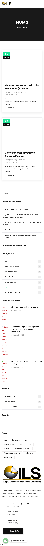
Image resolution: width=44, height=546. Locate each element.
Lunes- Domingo (13, 520)
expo (5, 440)
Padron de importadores (12, 453)
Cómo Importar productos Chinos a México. (20, 154)
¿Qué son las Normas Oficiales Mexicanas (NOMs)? (22, 87)
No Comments (11, 95)
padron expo (29, 453)
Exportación (22, 277)
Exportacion (16, 440)
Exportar (8, 230)
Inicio (19, 28)
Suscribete (14, 531)
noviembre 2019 (22, 407)
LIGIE (20, 444)
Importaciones (22, 282)
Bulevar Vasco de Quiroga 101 (18, 504)
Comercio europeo (22, 267)
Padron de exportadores (22, 449)
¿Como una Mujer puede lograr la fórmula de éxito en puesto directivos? (20, 216)
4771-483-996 (12, 512)
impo (26, 440)
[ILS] (7, 4)
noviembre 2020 (22, 402)
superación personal (22, 292)
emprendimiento (22, 272)
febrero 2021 (22, 396)
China (22, 261)
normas (6, 449)
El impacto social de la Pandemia (17, 209)
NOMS (23, 287)
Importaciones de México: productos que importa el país (22, 223)
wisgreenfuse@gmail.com (16, 92)
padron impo (8, 457)
